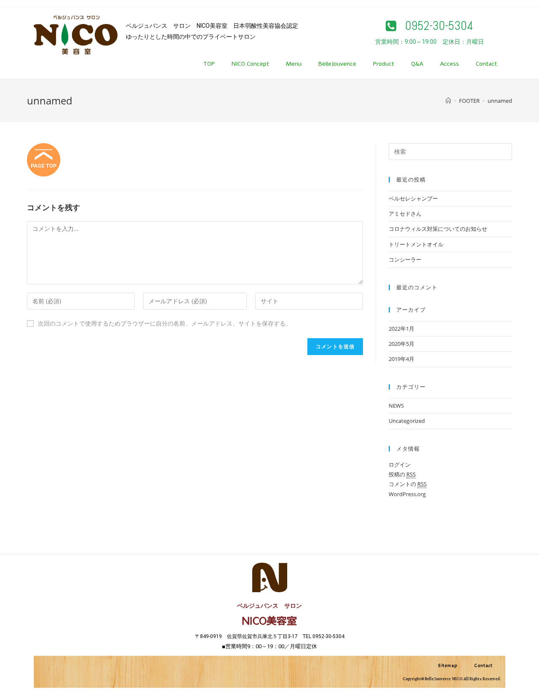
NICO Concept (250, 64)
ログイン (400, 464)
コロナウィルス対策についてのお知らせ (438, 228)
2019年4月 (401, 359)
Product (383, 64)
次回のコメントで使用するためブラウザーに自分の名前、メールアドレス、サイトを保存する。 (164, 323)
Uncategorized (407, 421)
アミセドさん (405, 213)
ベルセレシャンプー (413, 198)
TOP (209, 64)
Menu (294, 64)
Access (449, 64)
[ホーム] (448, 100)
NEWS (396, 405)
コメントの (408, 484)
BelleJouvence (337, 64)
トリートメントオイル (416, 244)
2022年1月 (401, 328)
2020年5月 (401, 343)
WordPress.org (407, 494)
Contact (486, 64)
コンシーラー (405, 259)
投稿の (402, 474)
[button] (429, 26)
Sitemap (447, 665)
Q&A (417, 64)
